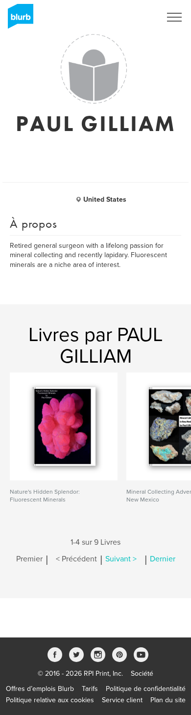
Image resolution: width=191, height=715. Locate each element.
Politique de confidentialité (146, 689)
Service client (122, 700)
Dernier (162, 559)
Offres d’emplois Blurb (40, 689)
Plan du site (168, 700)
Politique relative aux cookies (50, 700)
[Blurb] (17, 20)
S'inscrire (134, 17)
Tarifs (90, 689)
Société (142, 673)
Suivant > (121, 559)
